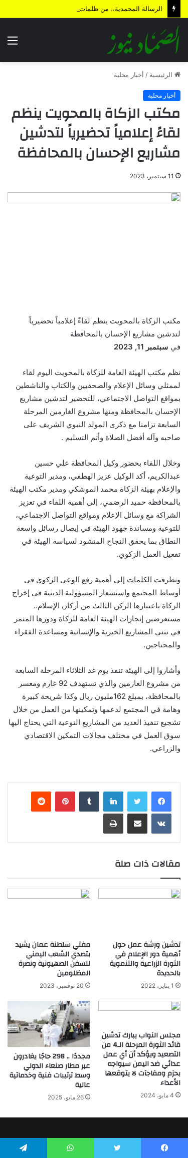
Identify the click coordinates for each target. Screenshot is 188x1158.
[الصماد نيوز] (143, 40)
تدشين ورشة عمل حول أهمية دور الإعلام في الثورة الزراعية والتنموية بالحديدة (145, 959)
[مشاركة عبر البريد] (137, 824)
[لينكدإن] (113, 802)
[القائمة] (13, 44)
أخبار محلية (129, 75)
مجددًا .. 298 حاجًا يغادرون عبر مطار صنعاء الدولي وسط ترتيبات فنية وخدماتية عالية (50, 1070)
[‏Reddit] (41, 802)
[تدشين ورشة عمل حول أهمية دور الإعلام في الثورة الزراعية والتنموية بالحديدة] (139, 912)
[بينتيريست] (65, 802)
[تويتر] (137, 802)
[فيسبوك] (161, 802)
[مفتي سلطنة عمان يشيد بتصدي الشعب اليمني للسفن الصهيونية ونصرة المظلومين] (49, 912)
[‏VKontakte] (161, 824)
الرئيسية (161, 75)
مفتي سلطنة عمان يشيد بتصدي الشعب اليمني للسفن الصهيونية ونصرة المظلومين (53, 959)
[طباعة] (113, 824)
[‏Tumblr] (89, 802)
